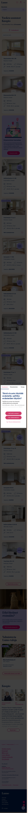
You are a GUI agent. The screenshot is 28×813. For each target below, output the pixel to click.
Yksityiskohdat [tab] (14, 387)
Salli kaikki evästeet (13, 413)
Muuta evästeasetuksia (14, 422)
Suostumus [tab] (5, 387)
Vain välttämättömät (13, 417)
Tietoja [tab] (22, 387)
